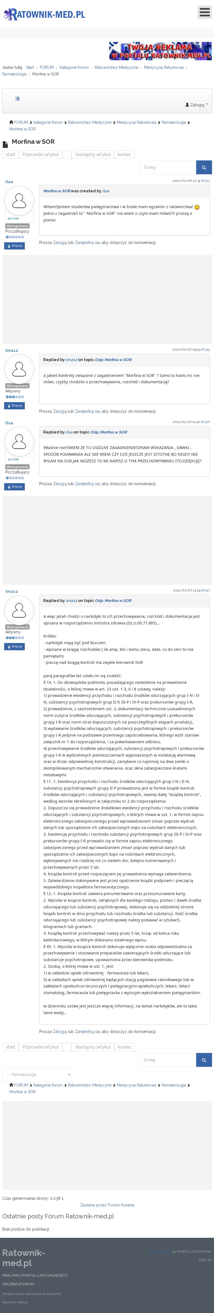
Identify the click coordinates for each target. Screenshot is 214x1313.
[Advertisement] (107, 297)
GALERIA (10, 1284)
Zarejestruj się (87, 242)
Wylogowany (17, 226)
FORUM (27, 1284)
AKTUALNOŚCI (52, 1275)
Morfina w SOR (56, 191)
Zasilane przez (93, 1205)
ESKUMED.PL (160, 1251)
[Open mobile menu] (205, 12)
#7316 (205, 422)
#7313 (205, 181)
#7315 (205, 349)
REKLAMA (11, 1275)
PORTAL (29, 1275)
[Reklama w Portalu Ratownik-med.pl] (160, 51)
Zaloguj (60, 242)
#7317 (205, 590)
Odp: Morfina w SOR (113, 359)
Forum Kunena (121, 1205)
